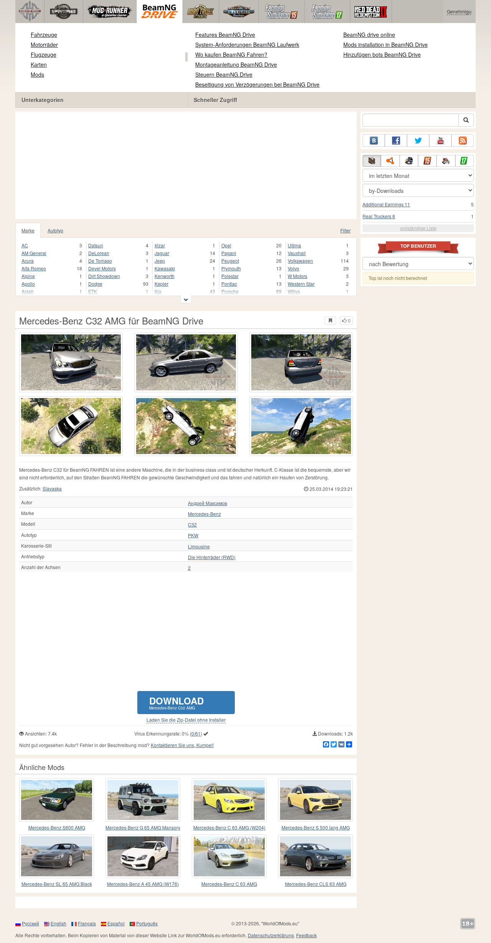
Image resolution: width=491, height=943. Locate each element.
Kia (158, 291)
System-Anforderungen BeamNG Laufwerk (247, 44)
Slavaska (52, 488)
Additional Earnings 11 (386, 204)
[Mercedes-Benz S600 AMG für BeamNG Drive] (56, 800)
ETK (92, 291)
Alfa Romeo (33, 268)
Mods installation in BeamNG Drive (385, 44)
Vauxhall (297, 253)
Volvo (293, 268)
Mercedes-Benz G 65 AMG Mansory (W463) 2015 (142, 827)
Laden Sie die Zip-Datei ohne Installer (186, 720)
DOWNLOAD (176, 702)
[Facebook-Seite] (396, 140)
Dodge (95, 283)
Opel (226, 245)
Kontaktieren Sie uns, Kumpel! (182, 745)
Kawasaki (165, 268)
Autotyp (55, 230)
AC (24, 245)
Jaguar (162, 253)
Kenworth (165, 276)
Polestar (230, 276)
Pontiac (229, 283)
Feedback (306, 935)
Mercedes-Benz (204, 514)
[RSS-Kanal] (462, 140)
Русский (30, 923)
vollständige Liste (418, 228)
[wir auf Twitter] (418, 140)
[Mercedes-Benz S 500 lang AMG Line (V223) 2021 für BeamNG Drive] (315, 800)
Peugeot (230, 260)
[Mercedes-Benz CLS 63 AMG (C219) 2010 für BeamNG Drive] (315, 856)
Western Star (301, 283)
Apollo (28, 283)
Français (87, 923)
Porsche (230, 291)
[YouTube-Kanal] (440, 140)
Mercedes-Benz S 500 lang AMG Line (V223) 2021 (316, 827)
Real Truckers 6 (378, 216)
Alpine (28, 276)
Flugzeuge (43, 54)
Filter (345, 230)
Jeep (160, 260)
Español (116, 923)
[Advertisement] (186, 165)
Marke (28, 230)
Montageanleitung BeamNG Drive (236, 64)
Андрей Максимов (207, 503)
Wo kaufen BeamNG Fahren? (231, 54)
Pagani (228, 253)
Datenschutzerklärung (271, 935)
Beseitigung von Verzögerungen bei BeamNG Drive (257, 84)
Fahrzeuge (44, 34)
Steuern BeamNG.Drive (223, 74)
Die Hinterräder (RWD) (212, 557)
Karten (39, 64)
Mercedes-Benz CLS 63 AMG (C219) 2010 (315, 884)
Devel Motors (102, 268)
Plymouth (231, 268)
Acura (27, 260)
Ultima (294, 245)
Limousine (199, 546)
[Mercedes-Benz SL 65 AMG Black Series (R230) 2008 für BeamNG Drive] (56, 856)
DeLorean (98, 253)
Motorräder (44, 44)
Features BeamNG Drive (225, 34)
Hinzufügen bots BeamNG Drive (382, 54)
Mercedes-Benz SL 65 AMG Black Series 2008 (56, 884)
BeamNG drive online (369, 34)
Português (147, 923)
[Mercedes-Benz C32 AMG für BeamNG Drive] (71, 362)
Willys (294, 291)
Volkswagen (300, 260)
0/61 (196, 733)
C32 (192, 525)
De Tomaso (100, 260)
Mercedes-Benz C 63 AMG (229, 883)
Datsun (95, 245)
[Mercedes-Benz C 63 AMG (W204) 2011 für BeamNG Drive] (229, 856)
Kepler (161, 283)
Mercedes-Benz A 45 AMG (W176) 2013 (143, 884)
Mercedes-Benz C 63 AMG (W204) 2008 (229, 827)
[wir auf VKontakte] (373, 140)
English (58, 923)
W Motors (297, 276)
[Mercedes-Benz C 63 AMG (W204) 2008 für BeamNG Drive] (229, 800)
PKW (193, 535)
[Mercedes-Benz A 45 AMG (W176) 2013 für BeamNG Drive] (142, 856)
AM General (33, 253)
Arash (27, 291)
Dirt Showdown (104, 276)
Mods (37, 74)
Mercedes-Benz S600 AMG (56, 827)
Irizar (160, 245)
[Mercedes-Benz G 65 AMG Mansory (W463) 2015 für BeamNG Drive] (142, 800)
